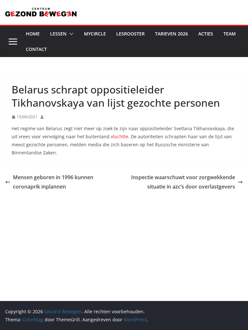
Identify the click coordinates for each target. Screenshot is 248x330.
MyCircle (95, 34)
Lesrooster (130, 34)
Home (33, 34)
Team (229, 34)
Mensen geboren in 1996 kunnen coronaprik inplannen (53, 182)
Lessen (58, 34)
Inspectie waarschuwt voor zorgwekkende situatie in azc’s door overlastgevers (183, 182)
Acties (205, 34)
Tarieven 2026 (171, 34)
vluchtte (119, 136)
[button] (70, 33)
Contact (36, 49)
